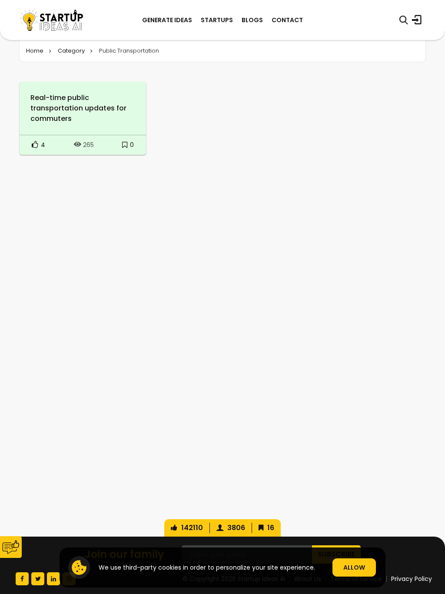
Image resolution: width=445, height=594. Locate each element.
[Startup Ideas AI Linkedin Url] (53, 578)
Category (71, 51)
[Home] (51, 20)
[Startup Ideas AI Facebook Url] (22, 578)
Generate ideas (167, 20)
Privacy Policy (411, 578)
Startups (217, 20)
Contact (287, 20)
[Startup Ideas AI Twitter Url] (37, 578)
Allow (354, 567)
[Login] (417, 20)
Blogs (252, 20)
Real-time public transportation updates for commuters (78, 108)
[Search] (403, 20)
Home (34, 51)
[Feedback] (11, 547)
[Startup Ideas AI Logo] (429, 545)
